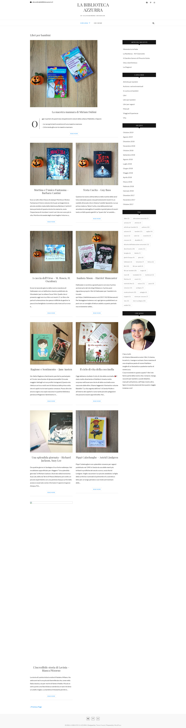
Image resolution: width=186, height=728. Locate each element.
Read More (74, 133)
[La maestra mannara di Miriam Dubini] (74, 73)
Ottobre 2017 (128, 204)
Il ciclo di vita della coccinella (97, 369)
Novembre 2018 (129, 146)
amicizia (127, 223)
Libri (124, 95)
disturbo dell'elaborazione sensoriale (136, 244)
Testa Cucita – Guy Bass (97, 190)
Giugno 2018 (128, 168)
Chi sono (98, 23)
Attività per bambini (130, 82)
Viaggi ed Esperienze (130, 113)
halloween (128, 262)
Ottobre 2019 (128, 132)
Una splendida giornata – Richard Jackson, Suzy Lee (51, 459)
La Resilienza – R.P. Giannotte (134, 54)
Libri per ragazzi (129, 104)
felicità (137, 253)
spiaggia (143, 292)
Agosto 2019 (128, 137)
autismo (146, 227)
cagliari (149, 231)
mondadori (137, 275)
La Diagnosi (127, 67)
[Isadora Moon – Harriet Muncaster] (97, 252)
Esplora (84, 23)
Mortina (127, 279)
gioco (140, 257)
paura (151, 283)
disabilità (138, 240)
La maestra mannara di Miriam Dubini (74, 112)
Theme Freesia (100, 725)
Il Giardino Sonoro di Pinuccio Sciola (136, 58)
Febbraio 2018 (128, 186)
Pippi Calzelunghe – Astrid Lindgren (97, 457)
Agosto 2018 (128, 159)
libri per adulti (138, 266)
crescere (127, 240)
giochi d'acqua (129, 257)
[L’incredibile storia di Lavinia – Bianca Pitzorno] (51, 582)
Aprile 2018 (127, 177)
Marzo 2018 (127, 182)
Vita (124, 118)
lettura (151, 262)
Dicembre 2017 (128, 195)
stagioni (127, 296)
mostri (138, 279)
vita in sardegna (139, 301)
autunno (127, 231)
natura (141, 283)
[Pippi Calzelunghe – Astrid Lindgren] (97, 431)
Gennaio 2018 (128, 191)
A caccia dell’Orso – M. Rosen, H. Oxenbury (51, 279)
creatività (147, 236)
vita (126, 301)
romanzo (128, 288)
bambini (138, 231)
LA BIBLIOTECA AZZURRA (93, 7)
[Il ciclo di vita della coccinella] (97, 343)
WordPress (117, 725)
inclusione (140, 262)
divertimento (129, 249)
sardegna (140, 288)
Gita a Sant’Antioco (130, 63)
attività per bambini (131, 227)
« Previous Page (36, 707)
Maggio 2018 (128, 173)
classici (127, 236)
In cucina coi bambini (130, 91)
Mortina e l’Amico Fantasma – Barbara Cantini (51, 191)
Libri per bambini (129, 100)
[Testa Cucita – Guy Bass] (97, 164)
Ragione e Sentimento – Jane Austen (51, 369)
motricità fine (129, 283)
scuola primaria (130, 292)
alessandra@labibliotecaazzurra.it (42, 2)
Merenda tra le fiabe (130, 49)
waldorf (127, 305)
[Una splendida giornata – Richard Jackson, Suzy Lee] (51, 431)
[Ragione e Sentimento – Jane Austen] (51, 343)
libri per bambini (130, 270)
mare (126, 275)
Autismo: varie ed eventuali (133, 86)
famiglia (127, 253)
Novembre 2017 (129, 200)
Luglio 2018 (127, 164)
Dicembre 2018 (128, 141)
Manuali (126, 109)
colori (136, 236)
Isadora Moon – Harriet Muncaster (97, 278)
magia (143, 270)
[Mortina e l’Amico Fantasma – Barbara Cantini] (51, 164)
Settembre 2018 (129, 155)
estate (141, 249)
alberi (126, 218)
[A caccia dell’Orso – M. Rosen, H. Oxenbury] (51, 252)
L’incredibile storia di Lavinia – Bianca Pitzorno (51, 669)
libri (126, 266)
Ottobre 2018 (128, 150)
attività (138, 223)
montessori (149, 275)
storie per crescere (141, 296)
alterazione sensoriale (141, 218)
